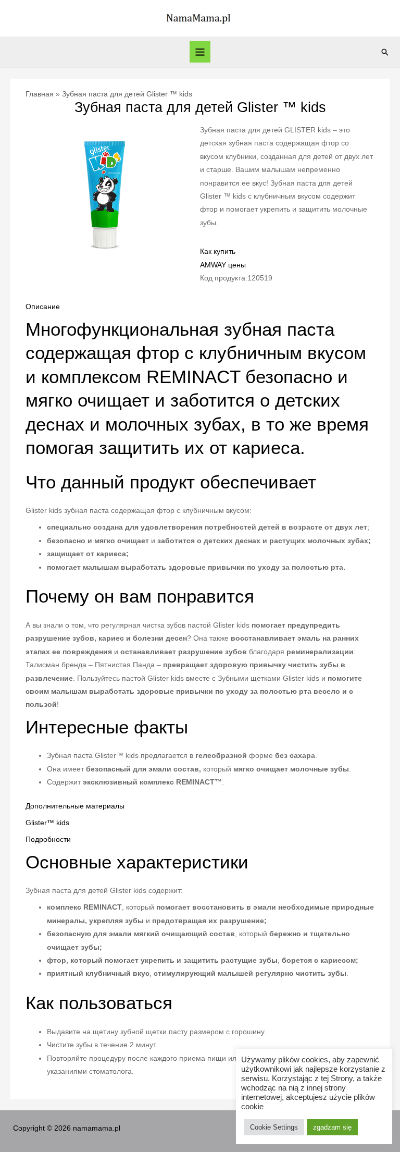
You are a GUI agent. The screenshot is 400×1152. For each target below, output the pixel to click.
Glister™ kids (47, 823)
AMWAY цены (223, 265)
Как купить (217, 251)
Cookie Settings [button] (274, 1127)
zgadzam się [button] (332, 1127)
